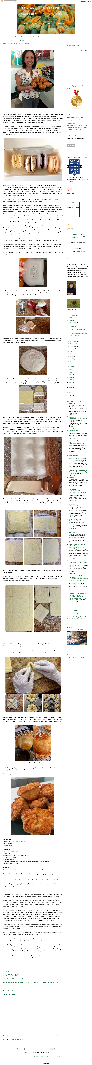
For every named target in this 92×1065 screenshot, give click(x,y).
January (72, 366)
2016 (70, 372)
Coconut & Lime (74, 430)
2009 (70, 390)
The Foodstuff (6, 37)
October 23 (72, 534)
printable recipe (7, 845)
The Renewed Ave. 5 (73, 123)
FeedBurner (81, 251)
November (73, 341)
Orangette (72, 532)
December (73, 322)
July (71, 351)
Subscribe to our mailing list (76, 138)
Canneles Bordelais (15, 981)
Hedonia (71, 477)
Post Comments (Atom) (17, 1039)
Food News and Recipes (20, 37)
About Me (32, 37)
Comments (72, 228)
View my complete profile (76, 657)
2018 (70, 320)
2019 (70, 317)
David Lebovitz (73, 455)
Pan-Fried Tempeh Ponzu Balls (77, 405)
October (72, 343)
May (71, 356)
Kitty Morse (72, 489)
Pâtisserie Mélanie (39, 112)
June (71, 354)
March (72, 361)
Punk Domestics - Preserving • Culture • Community (78, 545)
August (72, 349)
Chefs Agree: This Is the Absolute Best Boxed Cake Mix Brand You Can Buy (77, 598)
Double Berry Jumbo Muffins (76, 432)
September (73, 346)
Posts (70, 225)
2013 (70, 380)
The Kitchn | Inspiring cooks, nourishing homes (77, 594)
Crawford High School (31, 981)
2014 (70, 377)
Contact (40, 37)
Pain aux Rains (33, 982)
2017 (70, 369)
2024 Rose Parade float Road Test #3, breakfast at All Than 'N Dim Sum (78, 507)
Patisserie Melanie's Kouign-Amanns (17, 43)
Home (33, 1036)
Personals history (73, 479)
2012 (70, 382)
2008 (70, 392)
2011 (70, 385)
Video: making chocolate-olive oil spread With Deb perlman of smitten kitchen (78, 458)
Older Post (60, 1036)
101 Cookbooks (73, 404)
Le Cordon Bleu (56, 981)
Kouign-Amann (45, 981)
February (73, 364)
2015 (70, 374)
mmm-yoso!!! (73, 504)
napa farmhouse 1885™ (76, 519)
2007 (70, 395)
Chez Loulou (72, 417)
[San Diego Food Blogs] (76, 109)
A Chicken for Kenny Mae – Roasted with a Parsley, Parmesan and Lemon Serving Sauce (78, 580)
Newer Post (6, 1036)
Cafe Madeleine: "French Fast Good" (77, 125)
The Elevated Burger (73, 115)
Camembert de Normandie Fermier (78, 418)
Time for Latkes (74, 338)
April (71, 359)
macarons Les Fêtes (10, 982)
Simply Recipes (73, 560)
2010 (70, 387)
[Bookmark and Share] (11, 975)
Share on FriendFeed (11, 974)
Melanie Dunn (22, 982)
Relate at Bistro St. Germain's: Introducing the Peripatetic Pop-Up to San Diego (78, 119)
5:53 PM (21, 978)
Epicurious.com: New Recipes (78, 470)
